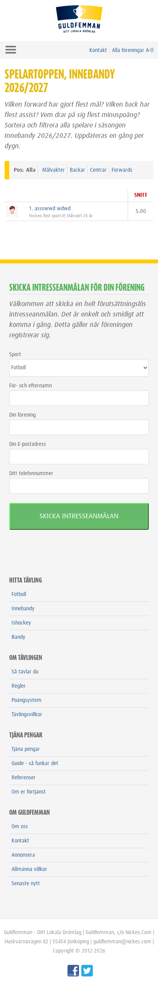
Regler (19, 686)
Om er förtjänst (29, 792)
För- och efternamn (30, 385)
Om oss (20, 826)
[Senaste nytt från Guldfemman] (86, 975)
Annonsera (23, 855)
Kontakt (98, 50)
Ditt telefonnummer (31, 473)
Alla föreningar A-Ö (132, 50)
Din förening (22, 415)
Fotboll (19, 594)
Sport (15, 354)
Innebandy (23, 608)
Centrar (98, 170)
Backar (77, 170)
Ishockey (21, 623)
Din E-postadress (27, 444)
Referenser (24, 777)
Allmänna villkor (29, 869)
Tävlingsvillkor (27, 714)
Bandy (18, 637)
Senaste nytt (26, 883)
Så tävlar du (25, 672)
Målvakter (53, 170)
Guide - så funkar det (35, 763)
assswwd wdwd (53, 208)
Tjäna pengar (26, 749)
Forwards (122, 170)
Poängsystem (26, 700)
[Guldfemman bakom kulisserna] (72, 975)
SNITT (140, 195)
